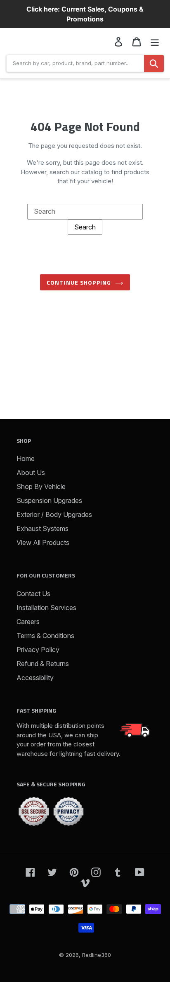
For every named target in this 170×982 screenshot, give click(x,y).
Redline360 (96, 955)
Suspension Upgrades (49, 500)
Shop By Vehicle (41, 486)
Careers (28, 621)
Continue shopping (79, 282)
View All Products (43, 542)
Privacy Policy (38, 649)
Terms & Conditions (45, 635)
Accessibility (35, 677)
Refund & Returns (43, 663)
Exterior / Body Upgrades (54, 514)
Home (26, 458)
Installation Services (46, 607)
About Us (31, 472)
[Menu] (155, 41)
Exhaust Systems (42, 528)
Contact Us (33, 593)
